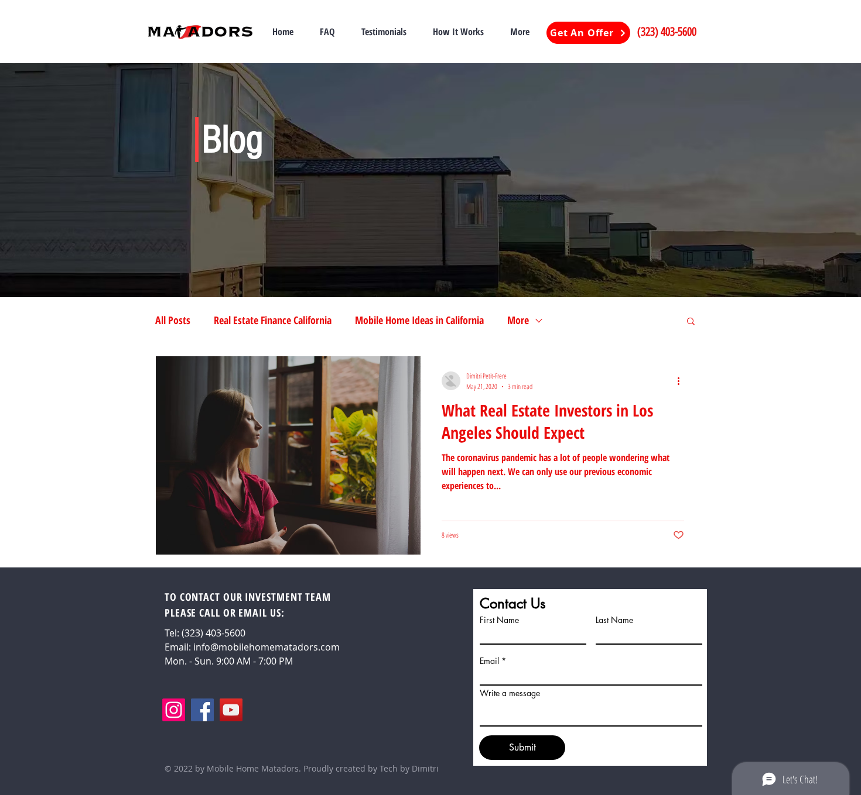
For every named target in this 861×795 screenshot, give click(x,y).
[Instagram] (173, 709)
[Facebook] (202, 709)
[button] (690, 322)
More (518, 320)
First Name (499, 620)
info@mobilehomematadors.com (266, 647)
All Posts (172, 320)
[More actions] (682, 381)
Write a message (510, 693)
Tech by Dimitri (409, 768)
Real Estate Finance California (273, 320)
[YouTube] (231, 709)
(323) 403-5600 (666, 32)
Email (489, 661)
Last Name (614, 620)
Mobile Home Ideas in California (419, 320)
